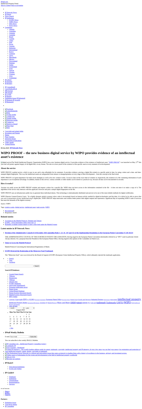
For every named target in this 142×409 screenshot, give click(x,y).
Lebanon (12, 53)
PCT (89, 303)
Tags (10, 260)
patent (79, 302)
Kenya (11, 52)
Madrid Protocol (52, 303)
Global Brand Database (17, 291)
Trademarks (111, 302)
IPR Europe (9, 91)
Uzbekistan (13, 78)
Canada (11, 39)
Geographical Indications (13, 140)
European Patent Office (53, 299)
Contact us (7, 395)
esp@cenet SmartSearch (17, 285)
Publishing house (10, 402)
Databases (12, 377)
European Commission (40, 299)
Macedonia (12, 57)
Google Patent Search (16, 274)
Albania (11, 29)
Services (12, 384)
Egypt (11, 44)
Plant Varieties (9, 137)
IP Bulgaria (9, 102)
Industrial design (10, 139)
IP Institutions (9, 18)
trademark (101, 302)
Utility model (9, 142)
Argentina (12, 31)
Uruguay (12, 74)
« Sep (11, 328)
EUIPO (31, 300)
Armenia (12, 33)
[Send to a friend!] (11, 124)
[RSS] (7, 128)
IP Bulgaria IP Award (12, 100)
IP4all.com (4, 2)
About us (7, 391)
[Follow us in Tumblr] (10, 118)
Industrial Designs (97, 299)
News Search (9, 16)
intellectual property (129, 299)
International (13, 50)
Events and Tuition (15, 369)
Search (11, 258)
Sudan (11, 65)
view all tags (13, 306)
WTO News (13, 25)
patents (85, 303)
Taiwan (11, 70)
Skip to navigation (17, 5)
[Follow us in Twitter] (10, 115)
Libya (11, 55)
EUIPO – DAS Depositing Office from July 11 (20, 222)
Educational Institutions (17, 367)
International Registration (33, 302)
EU (28, 299)
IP (46, 303)
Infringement (107, 299)
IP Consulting (10, 87)
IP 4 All (8, 94)
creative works (9, 207)
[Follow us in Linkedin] (11, 111)
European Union (66, 299)
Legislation (8, 27)
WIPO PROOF (114, 162)
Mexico (11, 59)
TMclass (12, 280)
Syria (11, 68)
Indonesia (12, 48)
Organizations (13, 380)
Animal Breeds (10, 144)
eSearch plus (13, 282)
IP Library (8, 80)
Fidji (10, 42)
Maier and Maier (63, 303)
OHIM (73, 302)
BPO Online (13, 297)
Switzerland (13, 67)
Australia (12, 35)
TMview (12, 276)
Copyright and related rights (14, 131)
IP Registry (8, 83)
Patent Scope (13, 289)
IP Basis (8, 96)
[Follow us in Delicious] (11, 120)
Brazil (11, 37)
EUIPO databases (15, 283)
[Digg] (7, 113)
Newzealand (13, 61)
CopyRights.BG (11, 89)
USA (11, 76)
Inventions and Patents (12, 133)
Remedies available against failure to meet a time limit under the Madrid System (31, 224)
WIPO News (13, 22)
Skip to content (6, 5)
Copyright (19, 300)
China (11, 40)
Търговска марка (11, 404)
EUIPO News (13, 20)
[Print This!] (9, 126)
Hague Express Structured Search (20, 293)
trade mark (93, 302)
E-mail (7, 336)
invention (43, 303)
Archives (12, 262)
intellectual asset (30, 207)
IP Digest (8, 14)
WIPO (47, 207)
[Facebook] (9, 109)
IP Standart (8, 82)
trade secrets (40, 207)
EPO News (13, 24)
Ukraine (11, 72)
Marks (7, 135)
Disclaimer (7, 393)
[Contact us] (9, 122)
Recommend (9, 211)
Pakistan (12, 63)
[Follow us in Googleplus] (10, 116)
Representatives (14, 382)
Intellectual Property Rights (18, 303)
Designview (13, 278)
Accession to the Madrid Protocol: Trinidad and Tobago (23, 221)
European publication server (18, 287)
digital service (19, 207)
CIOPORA (12, 299)
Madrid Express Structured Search (20, 295)
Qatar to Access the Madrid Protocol (18, 243)
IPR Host (8, 93)
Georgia (11, 46)
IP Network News (11, 12)
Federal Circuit (74, 299)
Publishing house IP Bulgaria (15, 98)
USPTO (120, 302)
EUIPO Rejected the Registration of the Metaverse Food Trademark (29, 251)
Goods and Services (84, 299)
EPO (25, 299)
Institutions (12, 379)
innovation (113, 299)
